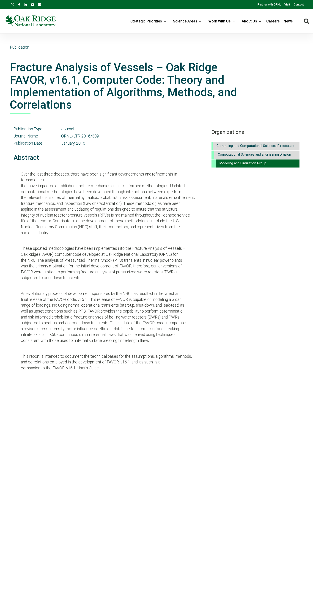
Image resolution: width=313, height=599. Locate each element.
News (288, 21)
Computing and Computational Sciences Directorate (255, 146)
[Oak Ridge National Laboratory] (30, 21)
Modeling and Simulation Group (243, 163)
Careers (273, 21)
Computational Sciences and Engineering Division (254, 155)
